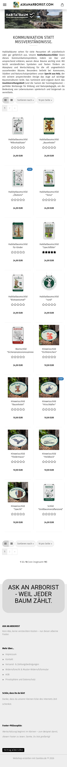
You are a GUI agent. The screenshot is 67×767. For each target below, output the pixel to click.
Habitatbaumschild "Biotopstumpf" (17, 298)
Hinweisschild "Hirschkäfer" (49, 402)
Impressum (11, 654)
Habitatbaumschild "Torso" (49, 193)
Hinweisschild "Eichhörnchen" (49, 350)
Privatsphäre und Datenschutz (20, 679)
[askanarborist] (33, 4)
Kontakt (9, 659)
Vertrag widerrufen (13, 750)
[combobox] (25, 100)
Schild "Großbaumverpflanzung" (50, 507)
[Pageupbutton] (58, 762)
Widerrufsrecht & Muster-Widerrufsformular (27, 669)
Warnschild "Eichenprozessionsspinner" (21, 350)
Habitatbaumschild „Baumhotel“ (49, 141)
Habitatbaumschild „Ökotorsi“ (17, 193)
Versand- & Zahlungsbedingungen (22, 664)
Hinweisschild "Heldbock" (49, 455)
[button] (5, 100)
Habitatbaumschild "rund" (49, 298)
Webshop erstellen (22, 758)
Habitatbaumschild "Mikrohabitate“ (17, 141)
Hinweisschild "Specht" (18, 507)
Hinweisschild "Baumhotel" (18, 402)
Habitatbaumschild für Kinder (17, 245)
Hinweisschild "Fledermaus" (18, 455)
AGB (7, 674)
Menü (4, 4)
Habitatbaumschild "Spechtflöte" (49, 245)
